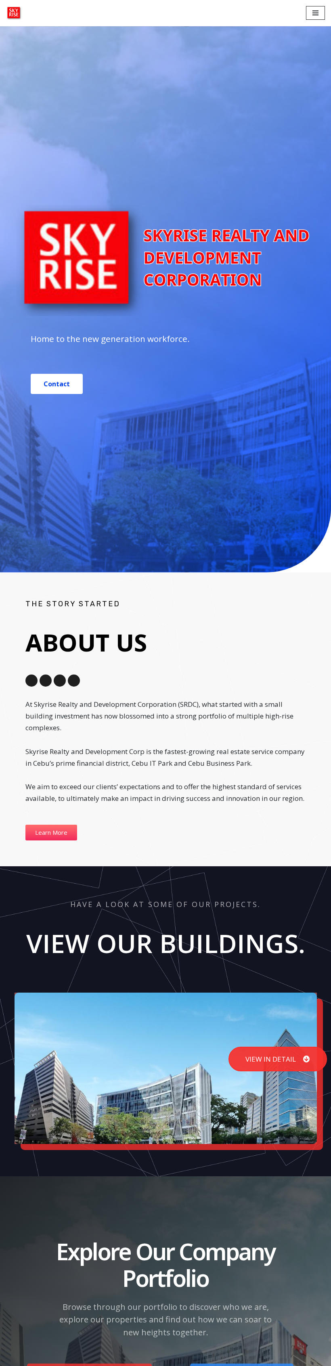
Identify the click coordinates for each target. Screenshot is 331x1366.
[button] (57, 384)
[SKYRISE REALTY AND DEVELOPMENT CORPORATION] (14, 13)
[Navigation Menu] (315, 13)
